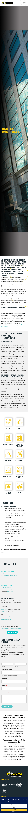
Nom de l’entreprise (7, 669)
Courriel (4, 685)
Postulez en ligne (12, 632)
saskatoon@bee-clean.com (7, 617)
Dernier (16, 666)
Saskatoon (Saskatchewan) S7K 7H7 (9, 575)
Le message (5, 693)
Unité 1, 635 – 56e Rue (6, 574)
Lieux (19, 493)
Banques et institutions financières (19, 445)
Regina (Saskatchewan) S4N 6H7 (8, 589)
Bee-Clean (3, 312)
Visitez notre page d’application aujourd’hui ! (11, 628)
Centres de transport (8, 493)
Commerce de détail (8, 477)
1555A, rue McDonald (6, 587)
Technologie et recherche (19, 477)
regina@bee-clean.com (6, 619)
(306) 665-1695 (10, 578)
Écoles (19, 428)
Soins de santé (8, 460)
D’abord (3, 666)
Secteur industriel (20, 460)
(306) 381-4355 (10, 591)
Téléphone (4, 678)
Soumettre (6, 706)
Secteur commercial (8, 444)
